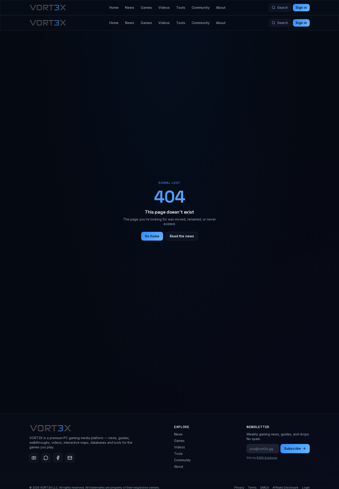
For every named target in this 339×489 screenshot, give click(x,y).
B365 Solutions (267, 457)
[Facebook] (57, 457)
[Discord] (46, 457)
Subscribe (292, 448)
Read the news (182, 236)
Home (114, 7)
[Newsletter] (69, 457)
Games (146, 7)
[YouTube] (34, 457)
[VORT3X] (47, 7)
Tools (180, 7)
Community (201, 7)
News (129, 7)
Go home (152, 236)
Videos (164, 7)
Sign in (301, 7)
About (221, 7)
